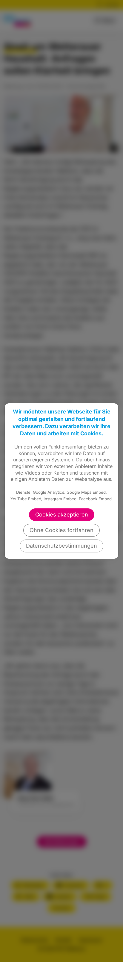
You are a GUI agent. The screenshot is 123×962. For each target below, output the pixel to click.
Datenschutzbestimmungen (61, 546)
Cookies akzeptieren (61, 514)
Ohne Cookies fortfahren (61, 530)
